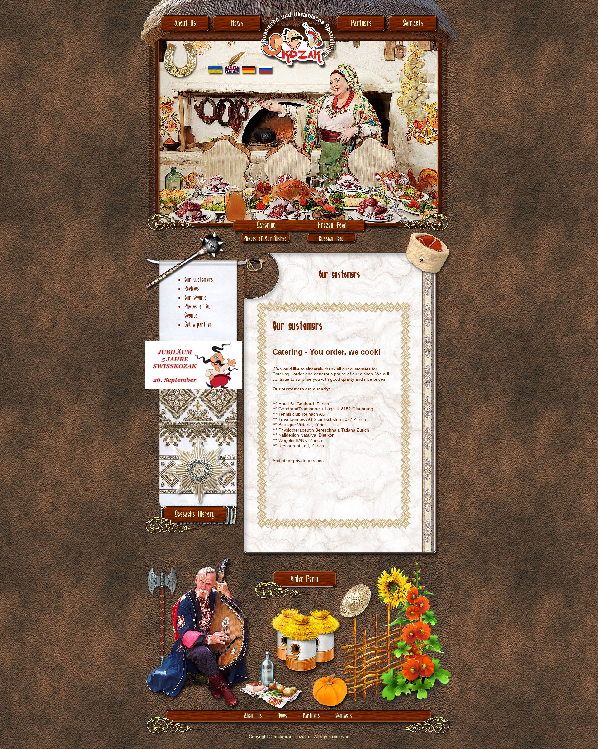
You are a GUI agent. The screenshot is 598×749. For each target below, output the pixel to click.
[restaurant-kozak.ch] (299, 66)
